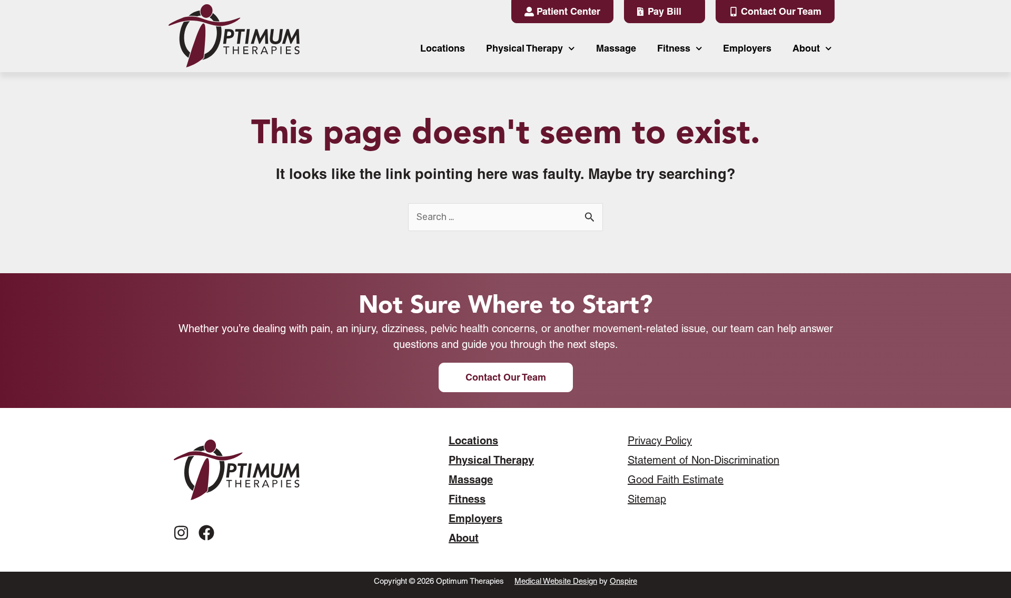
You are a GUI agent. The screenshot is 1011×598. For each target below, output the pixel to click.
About (806, 48)
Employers (747, 48)
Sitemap (647, 499)
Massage (616, 48)
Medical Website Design (555, 580)
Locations (442, 48)
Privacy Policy (660, 440)
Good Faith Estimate (675, 479)
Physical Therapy (524, 48)
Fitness (673, 48)
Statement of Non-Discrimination (703, 460)
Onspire (623, 580)
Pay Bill (664, 11)
